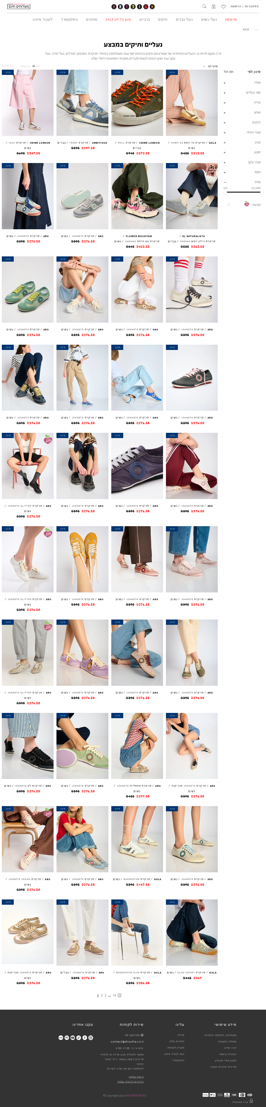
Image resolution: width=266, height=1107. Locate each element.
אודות (181, 1035)
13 (114, 995)
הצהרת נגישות (228, 1054)
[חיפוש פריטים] (204, 6)
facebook (84, 1037)
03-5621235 (132, 1035)
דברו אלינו (230, 1048)
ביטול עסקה (136, 1077)
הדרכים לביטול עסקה (130, 1081)
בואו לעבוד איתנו (174, 1054)
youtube (72, 1037)
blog (60, 1037)
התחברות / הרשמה (245, 6)
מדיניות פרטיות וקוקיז (223, 1067)
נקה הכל (228, 71)
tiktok (78, 1037)
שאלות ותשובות (227, 1041)
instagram (90, 1037)
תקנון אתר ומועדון (226, 1060)
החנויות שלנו (176, 1041)
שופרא (256, 29)
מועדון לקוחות (176, 1047)
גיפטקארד (178, 1060)
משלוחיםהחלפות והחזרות (220, 1035)
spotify (66, 1037)
